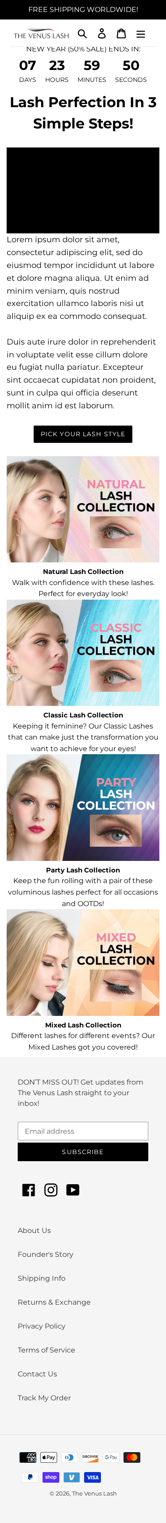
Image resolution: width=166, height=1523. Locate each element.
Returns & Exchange (54, 1302)
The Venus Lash (94, 1493)
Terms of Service (46, 1350)
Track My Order (44, 1398)
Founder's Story (45, 1254)
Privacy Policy (42, 1326)
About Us (34, 1230)
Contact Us (37, 1374)
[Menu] (141, 33)
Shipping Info (42, 1278)
